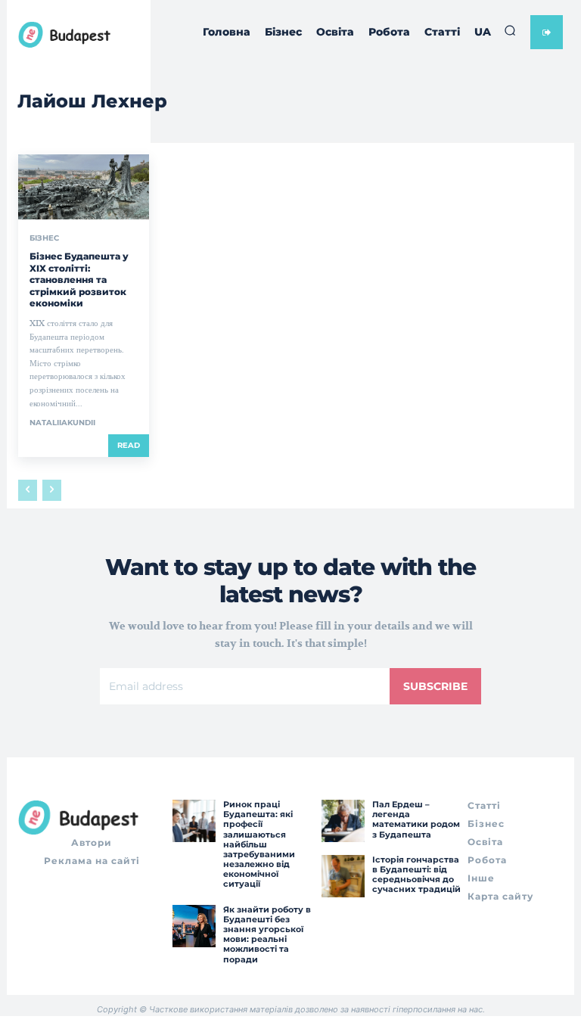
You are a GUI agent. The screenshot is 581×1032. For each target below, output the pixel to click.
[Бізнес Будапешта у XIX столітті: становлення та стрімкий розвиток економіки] (83, 186)
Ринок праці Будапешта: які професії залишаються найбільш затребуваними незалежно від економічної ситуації (259, 844)
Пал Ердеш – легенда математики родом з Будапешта (416, 819)
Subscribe (435, 686)
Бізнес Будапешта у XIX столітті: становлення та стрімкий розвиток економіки (79, 279)
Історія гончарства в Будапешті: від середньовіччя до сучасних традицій (416, 874)
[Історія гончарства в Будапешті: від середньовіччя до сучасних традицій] (343, 876)
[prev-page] (27, 490)
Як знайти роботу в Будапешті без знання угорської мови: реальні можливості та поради (267, 934)
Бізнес (44, 238)
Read (128, 445)
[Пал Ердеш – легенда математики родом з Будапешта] (343, 821)
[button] (510, 30)
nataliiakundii (62, 422)
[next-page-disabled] (51, 490)
